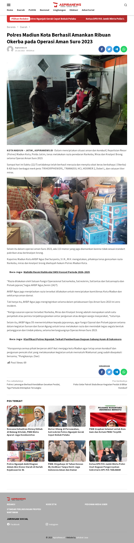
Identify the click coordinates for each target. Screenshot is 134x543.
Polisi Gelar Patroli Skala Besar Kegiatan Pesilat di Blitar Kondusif (100, 384)
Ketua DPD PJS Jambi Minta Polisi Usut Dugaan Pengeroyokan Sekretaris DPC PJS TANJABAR (107, 466)
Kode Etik (51, 504)
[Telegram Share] (116, 49)
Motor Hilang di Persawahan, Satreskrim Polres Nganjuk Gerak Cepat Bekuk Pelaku (66, 432)
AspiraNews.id (59, 537)
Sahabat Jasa (82, 537)
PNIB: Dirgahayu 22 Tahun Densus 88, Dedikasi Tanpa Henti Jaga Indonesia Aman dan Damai (65, 466)
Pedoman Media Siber (96, 504)
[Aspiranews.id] (67, 4)
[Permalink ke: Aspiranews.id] (10, 48)
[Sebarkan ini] (102, 49)
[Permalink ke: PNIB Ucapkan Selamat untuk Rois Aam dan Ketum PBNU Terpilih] (108, 416)
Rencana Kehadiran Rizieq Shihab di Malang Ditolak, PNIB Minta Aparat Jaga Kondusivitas (25, 432)
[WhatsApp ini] (124, 49)
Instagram (53, 524)
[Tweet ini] (109, 49)
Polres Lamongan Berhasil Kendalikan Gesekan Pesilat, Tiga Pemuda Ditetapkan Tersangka (33, 384)
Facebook (15, 524)
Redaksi (11, 504)
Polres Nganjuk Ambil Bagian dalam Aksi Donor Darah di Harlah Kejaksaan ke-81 (25, 466)
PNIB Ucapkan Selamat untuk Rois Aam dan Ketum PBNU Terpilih (107, 430)
